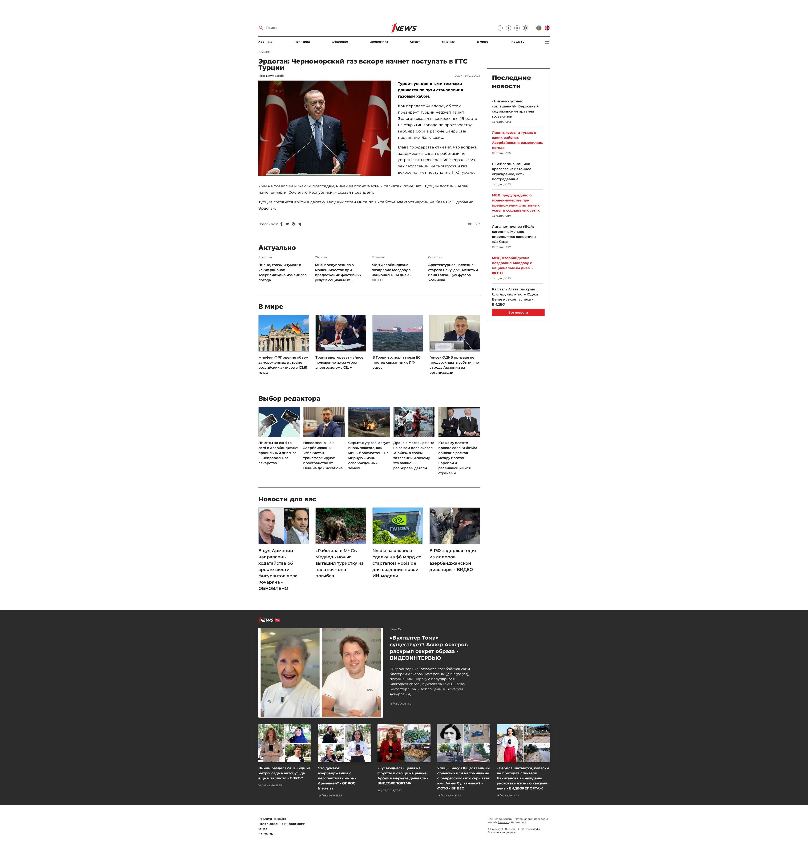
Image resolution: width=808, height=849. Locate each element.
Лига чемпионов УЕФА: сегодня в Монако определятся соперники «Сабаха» (514, 234)
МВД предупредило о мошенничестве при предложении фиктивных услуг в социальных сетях (516, 202)
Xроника (265, 41)
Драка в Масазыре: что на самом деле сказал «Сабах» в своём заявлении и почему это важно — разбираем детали (413, 455)
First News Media (271, 76)
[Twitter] (287, 224)
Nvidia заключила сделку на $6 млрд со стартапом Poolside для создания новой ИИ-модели (396, 563)
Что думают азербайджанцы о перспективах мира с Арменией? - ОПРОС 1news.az (337, 778)
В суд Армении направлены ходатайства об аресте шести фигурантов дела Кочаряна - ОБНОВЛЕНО (278, 569)
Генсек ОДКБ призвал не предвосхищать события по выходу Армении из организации (454, 365)
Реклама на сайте (272, 818)
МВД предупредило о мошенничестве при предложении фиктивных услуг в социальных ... (338, 272)
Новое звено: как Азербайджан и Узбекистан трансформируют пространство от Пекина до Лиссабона (323, 455)
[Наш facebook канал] (508, 27)
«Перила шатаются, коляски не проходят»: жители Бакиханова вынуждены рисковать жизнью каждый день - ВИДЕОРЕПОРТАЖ (523, 778)
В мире (482, 41)
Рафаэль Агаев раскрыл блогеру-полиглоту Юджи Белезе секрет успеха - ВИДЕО (515, 296)
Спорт (415, 41)
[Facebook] (281, 224)
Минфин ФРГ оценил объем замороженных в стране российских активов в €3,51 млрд (283, 365)
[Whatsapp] (293, 224)
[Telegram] (299, 224)
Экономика (379, 41)
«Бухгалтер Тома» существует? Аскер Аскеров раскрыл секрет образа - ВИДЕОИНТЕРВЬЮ (429, 648)
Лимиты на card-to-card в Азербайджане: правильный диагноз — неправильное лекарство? (278, 453)
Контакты (266, 833)
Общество (340, 41)
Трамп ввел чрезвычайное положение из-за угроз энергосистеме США (339, 362)
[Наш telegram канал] (517, 27)
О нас (262, 828)
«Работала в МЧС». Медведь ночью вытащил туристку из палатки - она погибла (339, 563)
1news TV (517, 41)
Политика (302, 41)
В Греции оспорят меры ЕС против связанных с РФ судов (396, 362)
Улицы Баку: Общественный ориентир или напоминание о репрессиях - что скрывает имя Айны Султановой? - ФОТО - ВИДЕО (463, 778)
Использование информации (281, 823)
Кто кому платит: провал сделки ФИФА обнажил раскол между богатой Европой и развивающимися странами (457, 458)
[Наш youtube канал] (500, 27)
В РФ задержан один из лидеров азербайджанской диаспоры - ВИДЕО (453, 560)
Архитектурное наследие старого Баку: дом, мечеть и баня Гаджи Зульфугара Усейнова (453, 272)
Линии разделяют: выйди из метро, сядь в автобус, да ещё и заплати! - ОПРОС (284, 773)
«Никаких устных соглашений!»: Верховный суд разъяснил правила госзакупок (515, 108)
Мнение (448, 41)
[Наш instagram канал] (525, 27)
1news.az (503, 822)
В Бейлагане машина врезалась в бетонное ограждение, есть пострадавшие (511, 171)
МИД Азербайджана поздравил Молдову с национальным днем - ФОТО (391, 272)
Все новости (518, 312)
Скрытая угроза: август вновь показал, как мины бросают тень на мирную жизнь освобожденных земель (369, 455)
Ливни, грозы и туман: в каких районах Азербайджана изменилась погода (283, 272)
